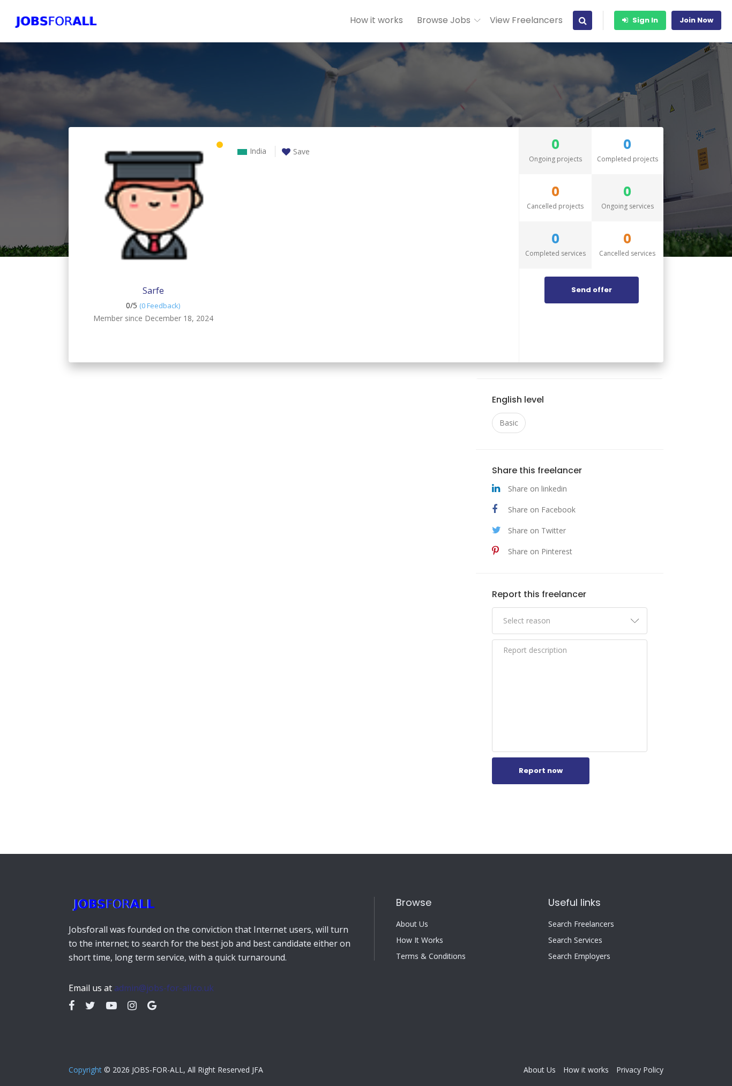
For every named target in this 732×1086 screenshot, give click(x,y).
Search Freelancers (581, 924)
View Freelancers (526, 20)
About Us (412, 924)
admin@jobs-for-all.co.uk (164, 988)
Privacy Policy (639, 1070)
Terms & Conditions (431, 956)
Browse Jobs (443, 20)
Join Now (696, 20)
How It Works (419, 940)
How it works (376, 20)
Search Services (575, 940)
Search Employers (579, 956)
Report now (541, 770)
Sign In (644, 20)
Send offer (591, 290)
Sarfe (153, 290)
